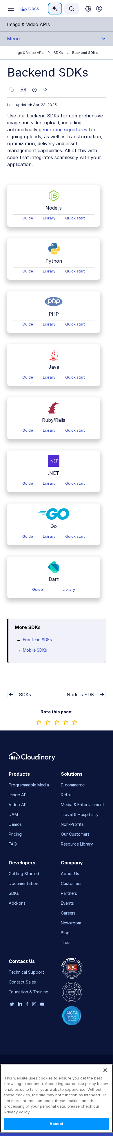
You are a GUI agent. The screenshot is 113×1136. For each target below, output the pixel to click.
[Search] (71, 8)
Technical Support (26, 972)
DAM (13, 814)
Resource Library (77, 843)
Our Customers (75, 834)
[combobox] (71, 8)
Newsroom (71, 922)
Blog (65, 932)
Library (49, 218)
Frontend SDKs (37, 639)
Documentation (23, 883)
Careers (68, 912)
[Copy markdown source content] (11, 89)
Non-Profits (72, 824)
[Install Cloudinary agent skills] (45, 89)
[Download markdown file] (23, 89)
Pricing (15, 834)
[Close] (105, 1070)
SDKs (58, 52)
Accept (57, 1123)
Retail (66, 794)
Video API (18, 804)
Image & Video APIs (28, 52)
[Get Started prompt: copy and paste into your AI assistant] (34, 89)
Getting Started (24, 873)
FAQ (13, 843)
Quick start (75, 218)
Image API (18, 794)
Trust (66, 942)
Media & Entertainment (82, 804)
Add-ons (17, 903)
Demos (15, 824)
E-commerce (73, 784)
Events (67, 903)
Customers (71, 883)
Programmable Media (29, 784)
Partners (69, 893)
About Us (70, 873)
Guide (27, 218)
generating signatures (63, 129)
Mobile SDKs (35, 650)
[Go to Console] (99, 9)
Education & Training (28, 991)
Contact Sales (22, 981)
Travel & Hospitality (80, 814)
